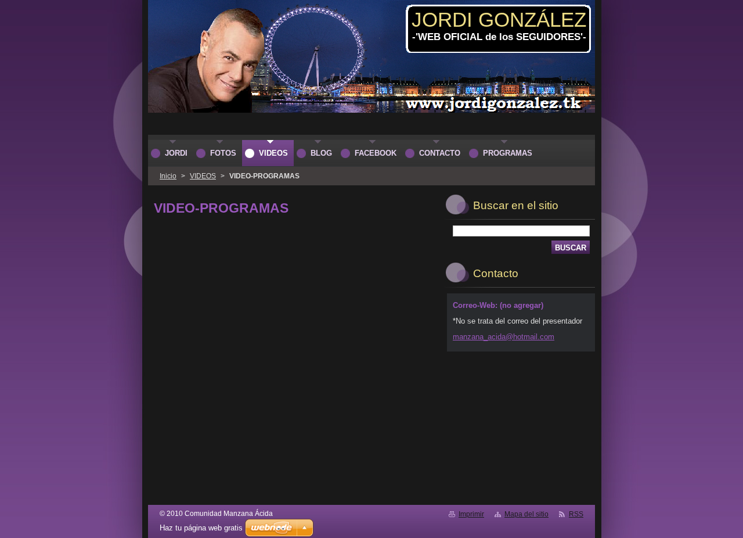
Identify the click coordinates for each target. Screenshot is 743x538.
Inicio (168, 176)
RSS (576, 514)
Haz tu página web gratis (201, 527)
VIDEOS (203, 176)
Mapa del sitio (526, 514)
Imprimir (471, 514)
